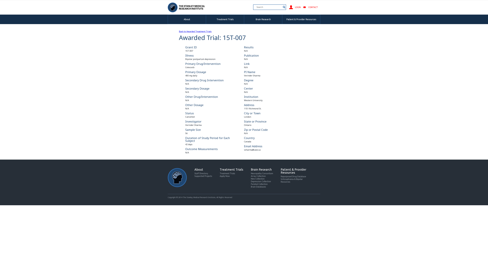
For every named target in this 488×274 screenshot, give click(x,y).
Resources (285, 182)
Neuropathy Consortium (262, 173)
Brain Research (263, 19)
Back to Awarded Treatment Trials (195, 31)
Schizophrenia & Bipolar (292, 179)
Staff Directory (201, 173)
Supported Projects (203, 176)
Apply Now (225, 176)
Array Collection (258, 176)
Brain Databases (258, 187)
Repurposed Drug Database (293, 176)
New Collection (258, 179)
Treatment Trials (225, 19)
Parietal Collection (259, 184)
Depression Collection (261, 181)
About (187, 19)
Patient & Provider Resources (301, 19)
